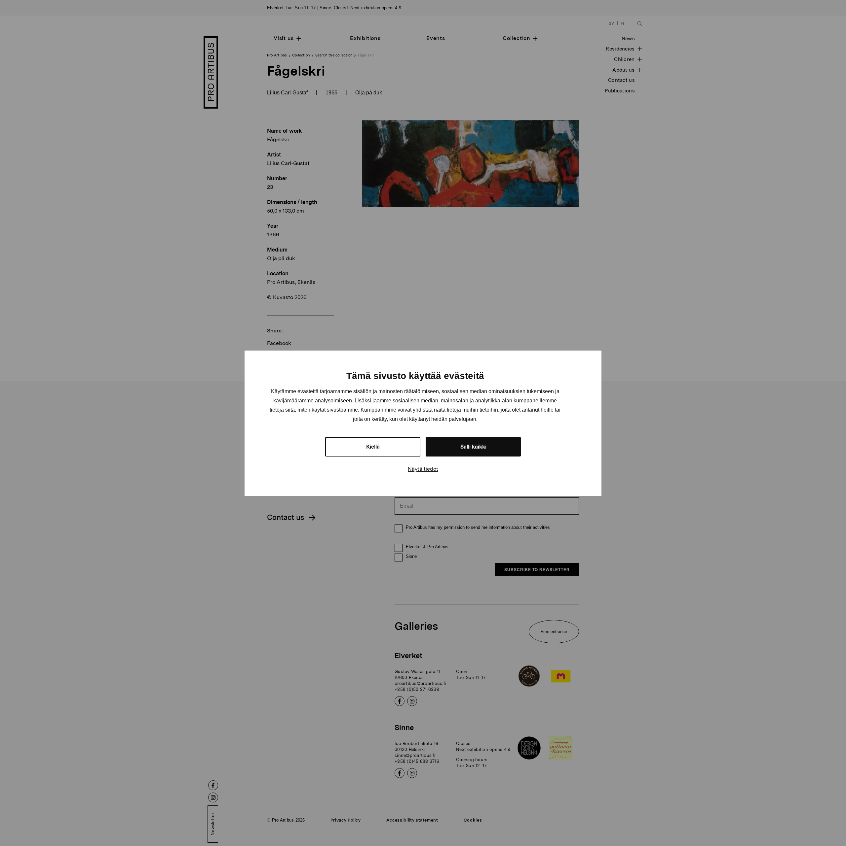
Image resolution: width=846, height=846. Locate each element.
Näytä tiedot (423, 469)
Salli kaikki (473, 447)
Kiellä (373, 447)
